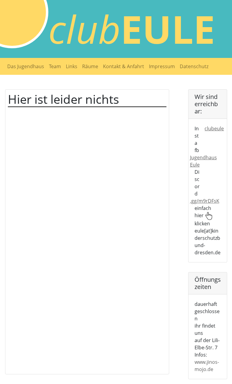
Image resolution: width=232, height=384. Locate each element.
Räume (90, 66)
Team (55, 66)
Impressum (162, 66)
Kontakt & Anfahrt (123, 66)
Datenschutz (194, 66)
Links (71, 66)
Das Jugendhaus (25, 66)
